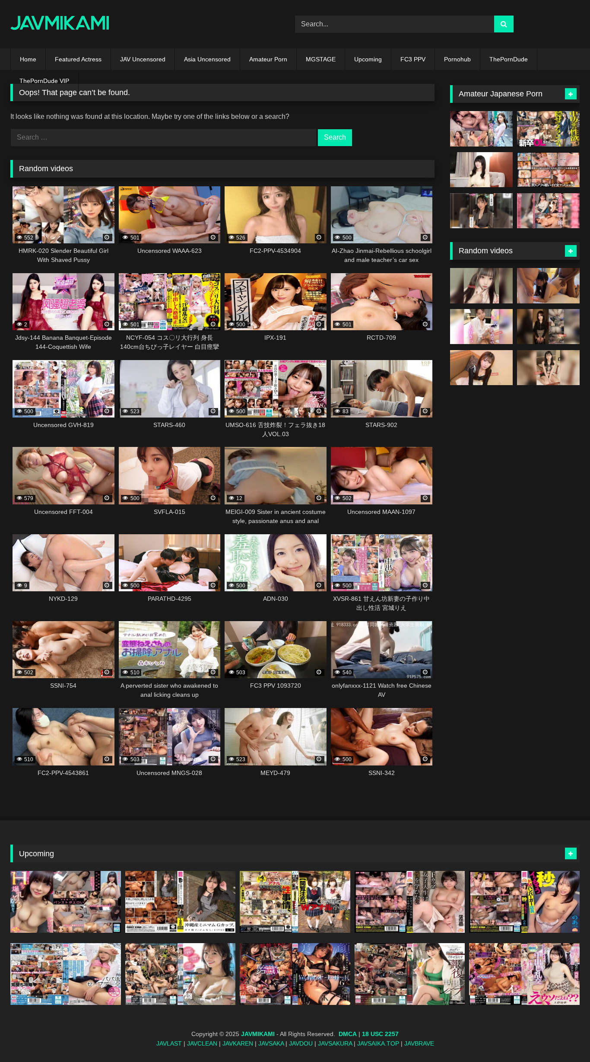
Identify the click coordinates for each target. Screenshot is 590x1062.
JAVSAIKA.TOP (378, 1043)
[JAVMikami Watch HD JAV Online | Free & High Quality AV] (59, 24)
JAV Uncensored (142, 59)
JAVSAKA (271, 1043)
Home (28, 59)
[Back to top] (563, 1036)
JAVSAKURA (335, 1043)
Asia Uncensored (207, 59)
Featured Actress (78, 59)
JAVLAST (169, 1043)
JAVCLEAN (202, 1043)
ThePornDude (508, 59)
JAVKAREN (237, 1043)
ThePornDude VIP (44, 80)
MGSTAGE (321, 59)
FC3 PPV (412, 59)
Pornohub (457, 59)
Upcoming (368, 59)
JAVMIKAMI (258, 1033)
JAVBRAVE (419, 1043)
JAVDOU (301, 1043)
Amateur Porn (268, 59)
